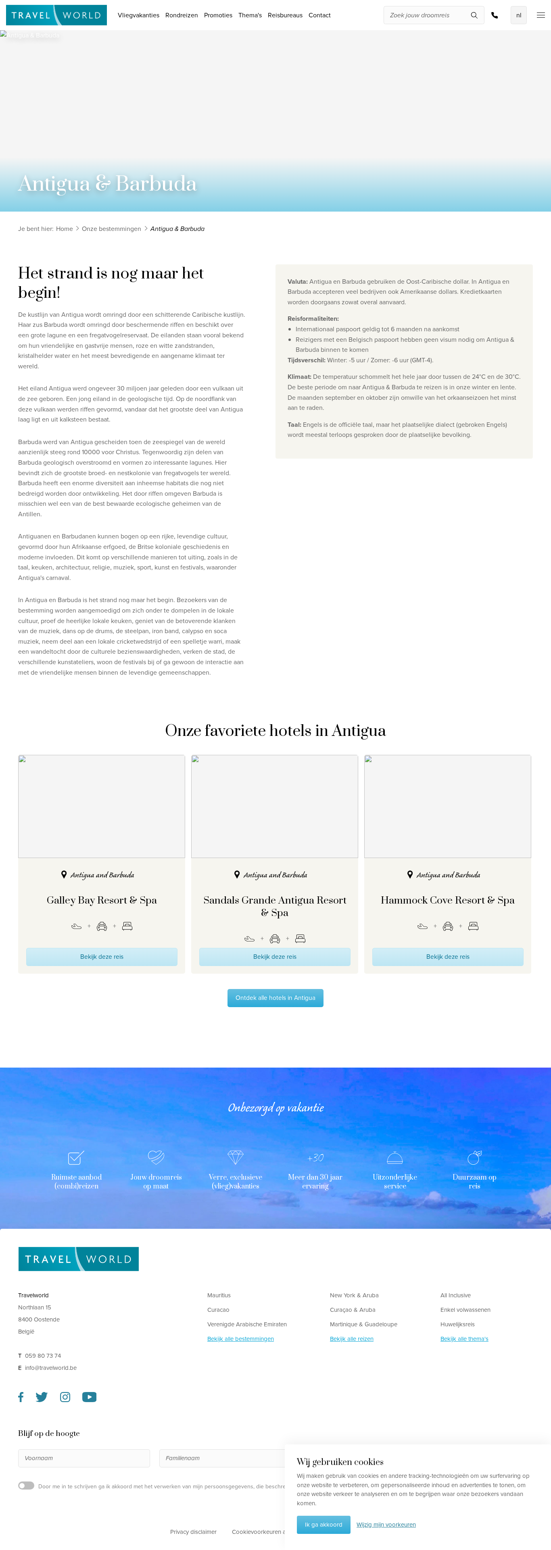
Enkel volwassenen (465, 1309)
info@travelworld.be (51, 1367)
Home (64, 228)
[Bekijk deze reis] (101, 806)
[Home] (78, 1259)
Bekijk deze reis (101, 956)
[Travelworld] (56, 15)
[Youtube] (89, 1400)
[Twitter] (41, 1400)
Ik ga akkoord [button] (323, 1524)
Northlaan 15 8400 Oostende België (39, 1319)
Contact (320, 15)
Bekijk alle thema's (464, 1338)
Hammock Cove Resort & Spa (448, 900)
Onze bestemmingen (111, 228)
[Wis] (479, 15)
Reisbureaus (285, 15)
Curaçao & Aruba (353, 1309)
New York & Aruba (354, 1295)
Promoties (218, 15)
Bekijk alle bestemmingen (240, 1338)
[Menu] (536, 15)
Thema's (250, 15)
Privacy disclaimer (193, 1531)
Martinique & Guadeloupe (363, 1324)
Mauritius (219, 1295)
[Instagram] (65, 1400)
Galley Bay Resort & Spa (102, 900)
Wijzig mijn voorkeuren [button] (386, 1524)
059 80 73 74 (496, 15)
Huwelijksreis (457, 1324)
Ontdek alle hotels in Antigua (275, 997)
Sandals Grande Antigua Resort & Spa (274, 906)
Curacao (218, 1309)
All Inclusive (455, 1295)
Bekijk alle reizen (352, 1338)
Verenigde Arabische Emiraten (247, 1324)
